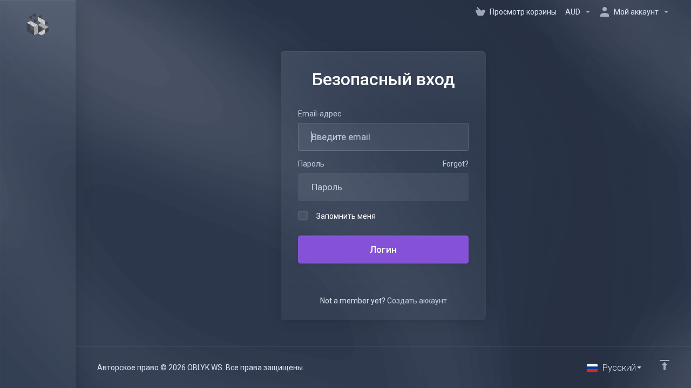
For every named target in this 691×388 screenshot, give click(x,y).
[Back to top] (664, 365)
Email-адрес (319, 113)
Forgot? (456, 164)
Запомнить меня (346, 216)
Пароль (311, 164)
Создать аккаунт (417, 300)
